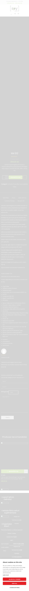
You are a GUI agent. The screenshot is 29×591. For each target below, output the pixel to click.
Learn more (6, 575)
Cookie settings (14, 587)
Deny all (14, 583)
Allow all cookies (14, 579)
